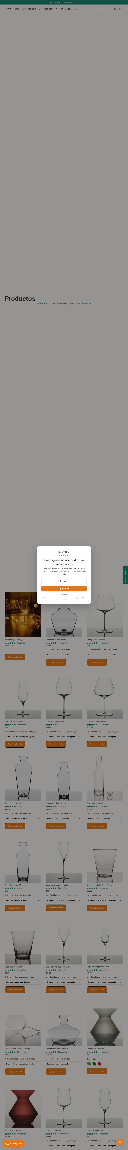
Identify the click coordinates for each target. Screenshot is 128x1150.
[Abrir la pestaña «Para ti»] (120, 1142)
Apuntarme (64, 588)
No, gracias (64, 594)
